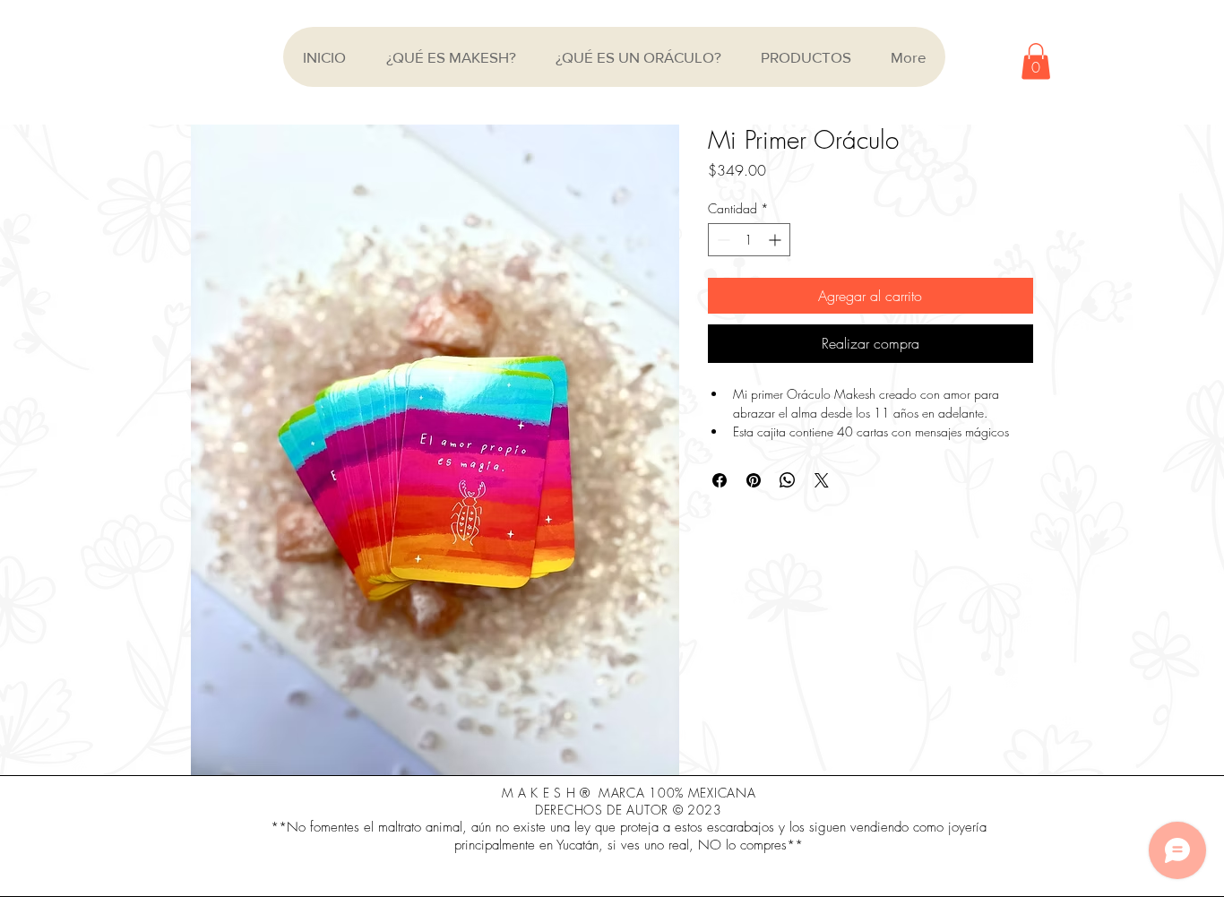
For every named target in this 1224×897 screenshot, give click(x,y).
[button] (1036, 61)
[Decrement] (722, 239)
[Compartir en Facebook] (719, 480)
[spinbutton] (749, 239)
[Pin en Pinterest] (753, 480)
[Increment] (776, 239)
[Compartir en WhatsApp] (787, 480)
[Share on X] (821, 480)
